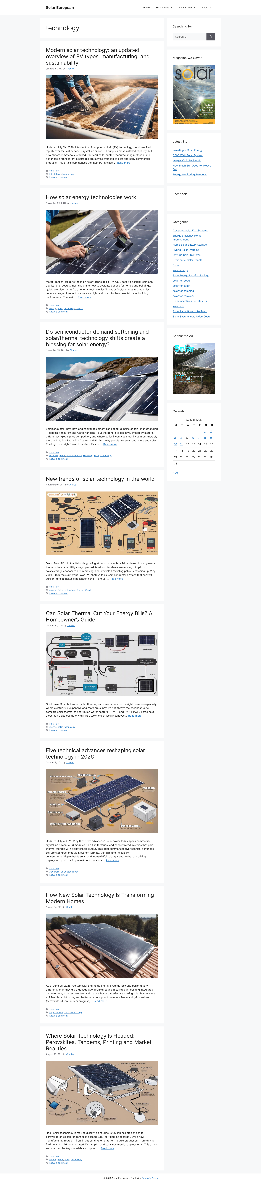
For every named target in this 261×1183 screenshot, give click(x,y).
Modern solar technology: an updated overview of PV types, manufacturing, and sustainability (98, 56)
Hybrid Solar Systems (186, 249)
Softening (88, 455)
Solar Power (185, 7)
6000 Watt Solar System (188, 155)
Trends (80, 590)
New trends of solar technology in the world (100, 479)
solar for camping (183, 290)
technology (68, 174)
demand (53, 455)
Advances (54, 871)
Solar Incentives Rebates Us (190, 301)
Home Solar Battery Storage (190, 244)
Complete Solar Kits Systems (190, 230)
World (88, 590)
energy (52, 308)
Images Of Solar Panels (187, 160)
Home (146, 7)
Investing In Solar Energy (188, 150)
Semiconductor (74, 455)
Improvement (56, 1012)
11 (181, 444)
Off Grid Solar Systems (187, 254)
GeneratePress (150, 1178)
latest (52, 174)
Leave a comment (58, 177)
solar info (54, 170)
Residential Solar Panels (187, 260)
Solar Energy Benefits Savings (191, 275)
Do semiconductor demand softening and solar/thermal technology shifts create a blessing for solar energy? (97, 337)
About (205, 7)
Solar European (60, 7)
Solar (58, 174)
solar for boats (181, 280)
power (62, 455)
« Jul (175, 472)
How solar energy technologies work (91, 197)
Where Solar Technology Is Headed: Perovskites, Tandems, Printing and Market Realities (99, 1042)
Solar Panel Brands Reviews (190, 311)
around (52, 590)
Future (52, 1159)
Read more (123, 162)
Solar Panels (162, 7)
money (52, 727)
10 (175, 444)
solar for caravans (184, 296)
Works (79, 308)
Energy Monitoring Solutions (190, 174)
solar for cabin (181, 285)
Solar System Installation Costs (191, 316)
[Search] (210, 36)
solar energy (180, 270)
